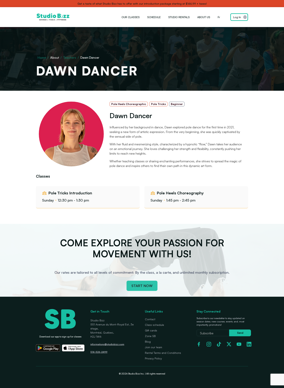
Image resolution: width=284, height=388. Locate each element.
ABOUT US (203, 17)
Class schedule (154, 324)
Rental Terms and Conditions (163, 352)
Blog (148, 341)
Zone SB (150, 336)
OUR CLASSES (131, 17)
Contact (150, 319)
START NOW (142, 286)
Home (41, 57)
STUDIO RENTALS (179, 17)
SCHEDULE (154, 17)
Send (240, 332)
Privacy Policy (153, 358)
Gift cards (151, 330)
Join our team (153, 347)
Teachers (69, 57)
